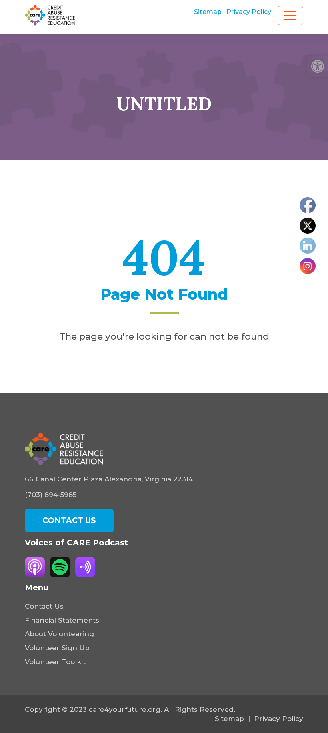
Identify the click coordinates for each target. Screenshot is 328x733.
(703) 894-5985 (50, 495)
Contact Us (44, 606)
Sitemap (208, 12)
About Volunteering (59, 634)
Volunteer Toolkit (55, 662)
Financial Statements (62, 620)
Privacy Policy (248, 12)
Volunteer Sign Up (57, 648)
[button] (317, 66)
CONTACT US (69, 520)
